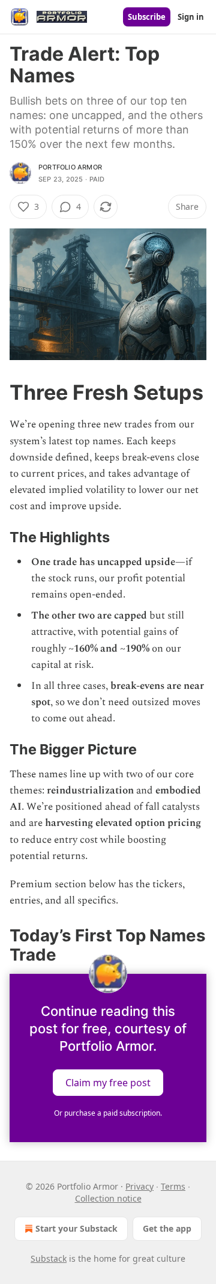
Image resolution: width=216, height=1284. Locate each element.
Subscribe (147, 16)
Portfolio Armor (70, 167)
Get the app (167, 1228)
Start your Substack (76, 1228)
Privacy (139, 1186)
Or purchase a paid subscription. (108, 1113)
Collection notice (108, 1198)
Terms (173, 1186)
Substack (49, 1258)
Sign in (191, 16)
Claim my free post (108, 1082)
